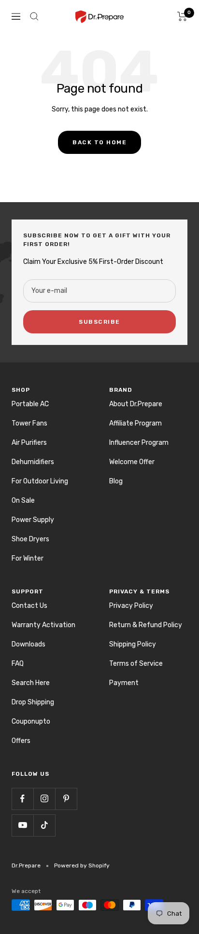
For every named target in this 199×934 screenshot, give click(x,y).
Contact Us (29, 606)
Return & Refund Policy (145, 625)
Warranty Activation (43, 625)
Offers (21, 741)
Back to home (99, 142)
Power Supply (33, 520)
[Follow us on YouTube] (22, 825)
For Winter (27, 558)
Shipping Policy (132, 644)
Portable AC (30, 404)
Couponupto (31, 721)
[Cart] (182, 16)
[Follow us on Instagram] (44, 799)
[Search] (34, 16)
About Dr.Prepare (135, 404)
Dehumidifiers (33, 462)
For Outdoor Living (40, 481)
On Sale (23, 500)
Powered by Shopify (82, 865)
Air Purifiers (29, 443)
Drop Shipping (33, 702)
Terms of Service (136, 663)
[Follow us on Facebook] (22, 799)
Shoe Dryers (30, 539)
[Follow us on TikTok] (44, 825)
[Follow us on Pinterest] (66, 799)
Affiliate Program (135, 423)
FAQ (18, 663)
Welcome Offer (132, 462)
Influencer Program (139, 443)
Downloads (28, 644)
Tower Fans (29, 423)
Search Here (31, 683)
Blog (116, 481)
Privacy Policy (131, 606)
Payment (124, 683)
